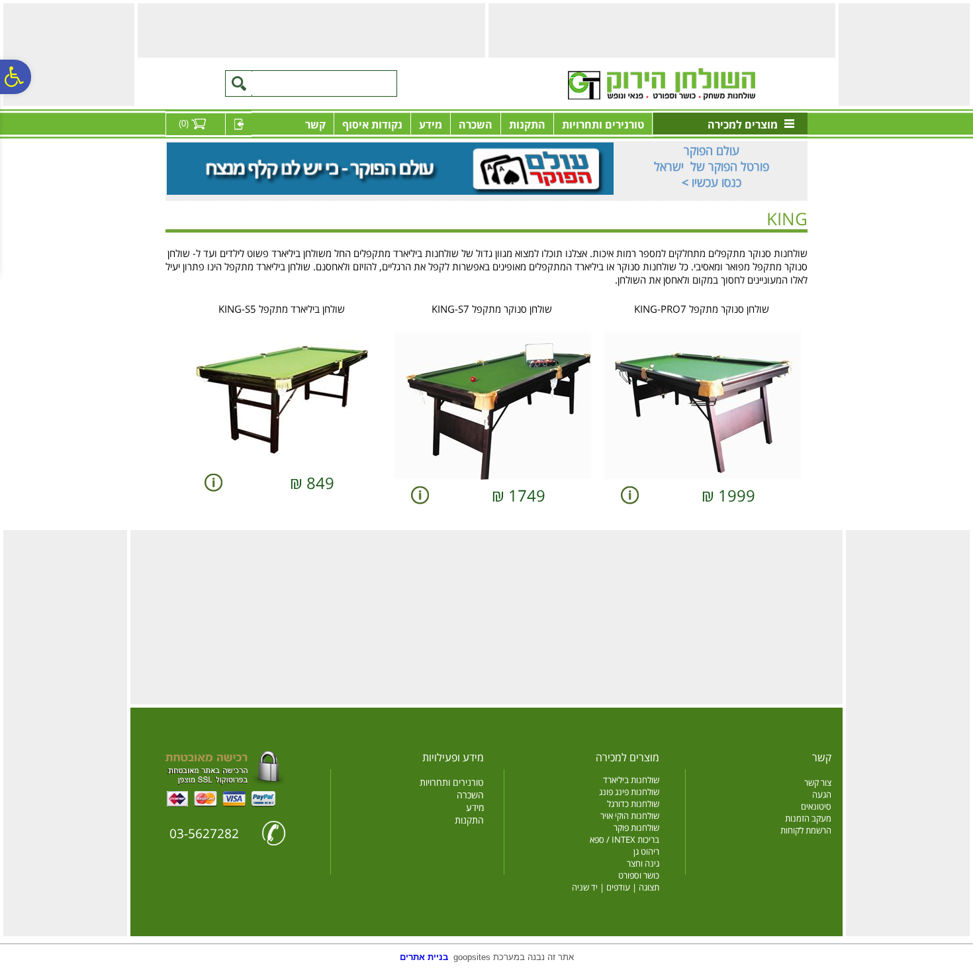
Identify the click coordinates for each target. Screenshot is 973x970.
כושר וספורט (638, 875)
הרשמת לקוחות (805, 830)
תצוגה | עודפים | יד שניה (615, 887)
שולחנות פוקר (636, 828)
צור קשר (817, 782)
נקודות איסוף (372, 124)
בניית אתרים (424, 957)
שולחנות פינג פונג (629, 792)
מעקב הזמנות (808, 818)
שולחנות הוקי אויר (629, 816)
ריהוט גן (646, 851)
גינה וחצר (643, 863)
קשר (315, 124)
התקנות (527, 124)
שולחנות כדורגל (633, 804)
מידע (430, 124)
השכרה (475, 124)
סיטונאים (816, 806)
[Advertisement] (902, 53)
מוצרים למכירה (743, 124)
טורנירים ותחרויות (603, 124)
